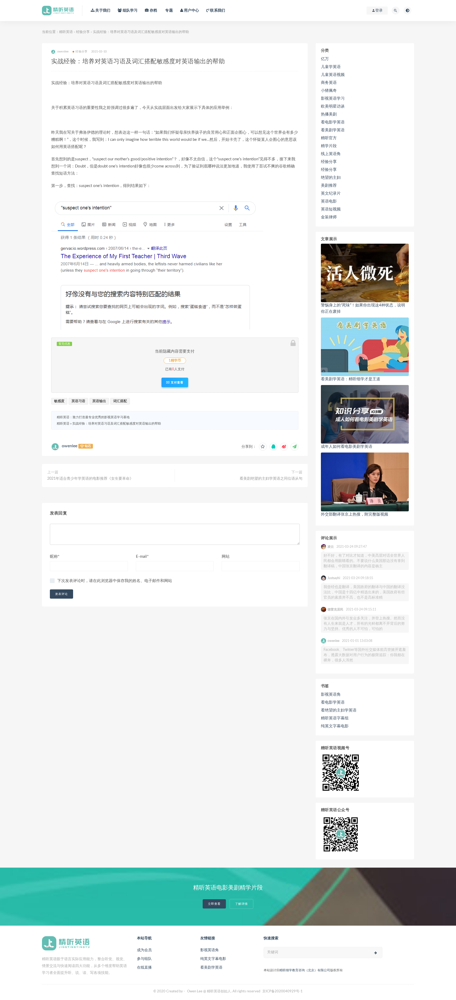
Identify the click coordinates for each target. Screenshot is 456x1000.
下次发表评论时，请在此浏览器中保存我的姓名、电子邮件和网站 (114, 581)
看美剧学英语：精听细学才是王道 (350, 379)
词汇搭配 (120, 401)
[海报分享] (294, 447)
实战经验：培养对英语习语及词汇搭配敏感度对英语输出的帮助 (116, 423)
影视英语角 (331, 694)
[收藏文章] (263, 447)
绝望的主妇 (331, 178)
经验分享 (83, 32)
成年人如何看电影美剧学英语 (346, 447)
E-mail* (142, 557)
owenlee (69, 446)
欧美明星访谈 (333, 106)
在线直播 (144, 967)
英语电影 (329, 201)
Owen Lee (194, 991)
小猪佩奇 (329, 91)
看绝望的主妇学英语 (339, 710)
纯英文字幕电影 (335, 726)
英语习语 (78, 401)
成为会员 (144, 950)
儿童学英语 (331, 67)
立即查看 (214, 903)
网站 (226, 557)
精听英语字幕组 (335, 718)
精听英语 (66, 32)
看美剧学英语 (333, 130)
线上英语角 (331, 154)
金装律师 (329, 217)
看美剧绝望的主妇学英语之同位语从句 (271, 478)
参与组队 (144, 959)
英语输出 (99, 401)
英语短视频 (331, 209)
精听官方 (329, 138)
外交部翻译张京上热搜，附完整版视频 (354, 514)
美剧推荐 (329, 186)
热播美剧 (329, 114)
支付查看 (176, 382)
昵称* (54, 557)
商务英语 (329, 83)
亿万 (325, 59)
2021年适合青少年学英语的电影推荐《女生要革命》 (90, 478)
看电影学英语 (333, 122)
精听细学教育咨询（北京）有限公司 (304, 970)
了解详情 (241, 903)
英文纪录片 (331, 193)
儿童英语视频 (333, 75)
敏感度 (59, 401)
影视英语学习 (333, 98)
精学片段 (329, 146)
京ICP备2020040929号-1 (282, 991)
